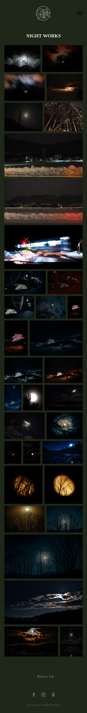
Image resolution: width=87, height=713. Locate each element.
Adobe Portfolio (50, 705)
